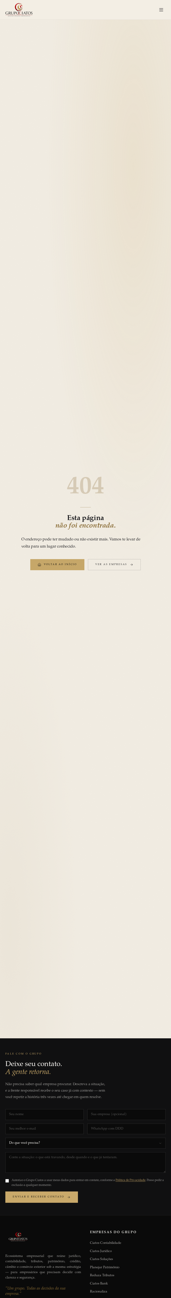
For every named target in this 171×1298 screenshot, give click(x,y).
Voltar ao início (60, 564)
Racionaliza (98, 1291)
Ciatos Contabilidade (105, 1243)
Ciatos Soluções (101, 1259)
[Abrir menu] (161, 9)
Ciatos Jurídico (101, 1251)
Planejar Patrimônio (104, 1267)
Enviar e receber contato (38, 1197)
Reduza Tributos (102, 1275)
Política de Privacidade (130, 1180)
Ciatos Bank (99, 1283)
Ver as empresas (111, 564)
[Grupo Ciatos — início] (19, 9)
